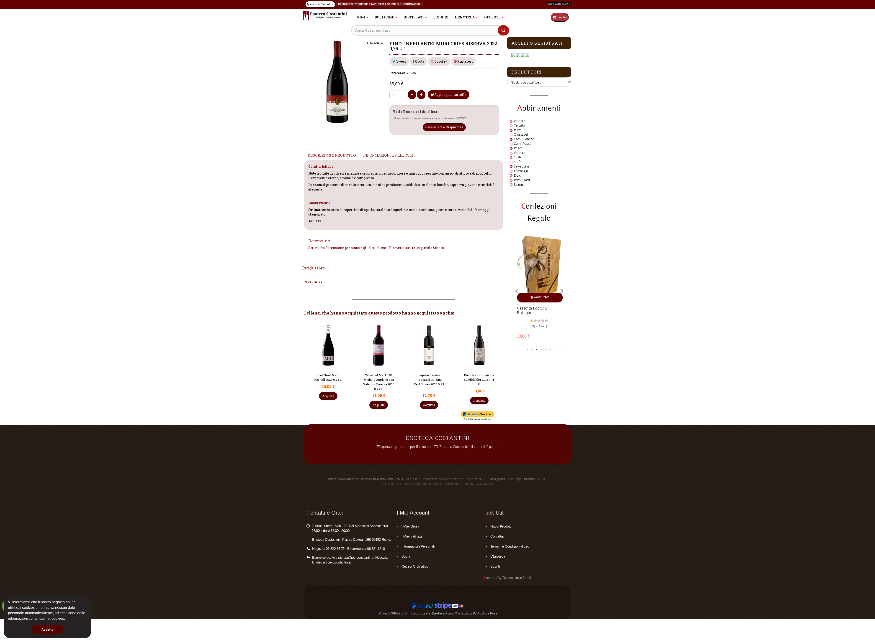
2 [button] (532, 349)
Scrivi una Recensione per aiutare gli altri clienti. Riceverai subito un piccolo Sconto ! (376, 248)
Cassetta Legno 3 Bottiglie (532, 310)
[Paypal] (528, 55)
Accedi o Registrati (537, 43)
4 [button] (541, 349)
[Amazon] (523, 55)
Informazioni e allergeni (389, 155)
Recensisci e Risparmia (444, 127)
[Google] (518, 55)
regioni (409, 484)
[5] (546, 320)
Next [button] (561, 291)
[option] (539, 290)
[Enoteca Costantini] (324, 15)
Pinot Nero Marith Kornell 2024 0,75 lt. (479, 377)
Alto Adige (423, 484)
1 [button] (527, 349)
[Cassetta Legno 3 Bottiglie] (539, 268)
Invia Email (523, 578)
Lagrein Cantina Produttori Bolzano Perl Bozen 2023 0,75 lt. (378, 382)
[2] (535, 320)
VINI (382, 484)
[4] (542, 320)
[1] (531, 320)
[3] (539, 320)
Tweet (400, 61)
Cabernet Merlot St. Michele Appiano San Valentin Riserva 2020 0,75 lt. (328, 382)
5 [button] (546, 349)
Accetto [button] (47, 629)
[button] (66, 619)
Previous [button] (516, 291)
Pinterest (465, 61)
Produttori (526, 72)
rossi (400, 484)
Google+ (440, 61)
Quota (419, 61)
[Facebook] (513, 55)
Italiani (391, 484)
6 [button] (550, 349)
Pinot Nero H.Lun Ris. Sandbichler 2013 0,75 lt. (429, 379)
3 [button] (537, 349)
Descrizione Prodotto (332, 155)
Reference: (397, 73)
